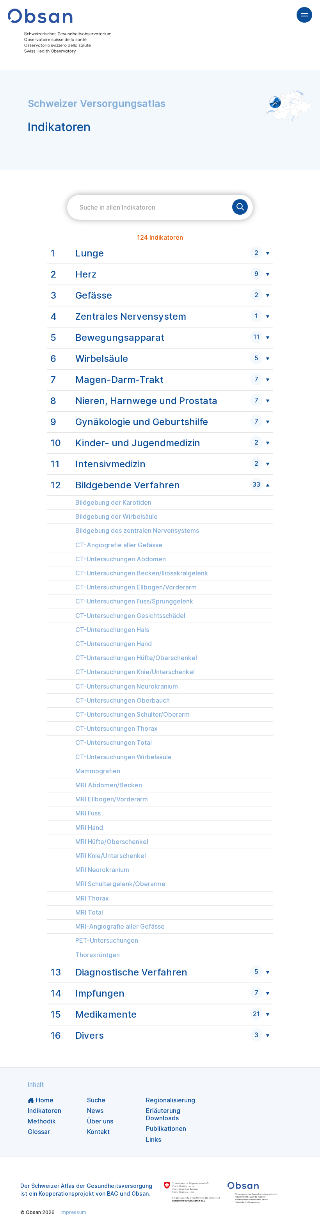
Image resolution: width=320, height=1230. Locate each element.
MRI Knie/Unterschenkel (110, 856)
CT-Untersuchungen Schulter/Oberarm (132, 714)
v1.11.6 (171, 1212)
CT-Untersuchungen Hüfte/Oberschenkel (136, 658)
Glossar (39, 1132)
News (95, 1110)
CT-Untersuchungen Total (113, 742)
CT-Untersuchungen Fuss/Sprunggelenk (134, 601)
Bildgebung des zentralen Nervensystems (137, 530)
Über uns (100, 1121)
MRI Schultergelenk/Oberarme (120, 884)
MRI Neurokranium (102, 870)
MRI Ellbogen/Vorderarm (111, 799)
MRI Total (89, 912)
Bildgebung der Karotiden (113, 502)
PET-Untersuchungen (106, 940)
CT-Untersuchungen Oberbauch (122, 700)
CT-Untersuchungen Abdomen (120, 559)
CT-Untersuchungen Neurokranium (126, 686)
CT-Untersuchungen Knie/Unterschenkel (135, 672)
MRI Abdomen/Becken (108, 785)
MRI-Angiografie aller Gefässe (120, 926)
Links (153, 1139)
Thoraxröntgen (97, 955)
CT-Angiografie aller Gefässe (118, 545)
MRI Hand (89, 827)
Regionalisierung (170, 1100)
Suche (96, 1100)
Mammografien (97, 771)
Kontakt (98, 1132)
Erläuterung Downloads (163, 1114)
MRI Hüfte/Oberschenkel (111, 842)
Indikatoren (44, 1110)
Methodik (42, 1121)
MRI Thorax (92, 898)
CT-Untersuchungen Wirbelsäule (123, 757)
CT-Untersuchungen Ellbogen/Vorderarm (136, 587)
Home (44, 1100)
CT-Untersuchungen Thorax (116, 728)
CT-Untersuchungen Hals (112, 630)
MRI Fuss (88, 813)
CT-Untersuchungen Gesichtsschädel (130, 615)
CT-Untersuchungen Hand (113, 644)
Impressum (73, 1212)
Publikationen (166, 1128)
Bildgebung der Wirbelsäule (116, 516)
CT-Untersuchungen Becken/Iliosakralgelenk (141, 573)
